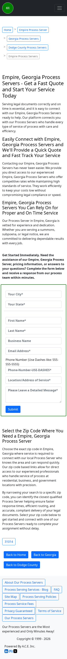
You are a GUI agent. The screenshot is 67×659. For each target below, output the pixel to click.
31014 (9, 542)
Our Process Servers (19, 618)
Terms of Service (49, 611)
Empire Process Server (33, 30)
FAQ (57, 590)
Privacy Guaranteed (18, 611)
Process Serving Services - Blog (26, 590)
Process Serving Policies (39, 597)
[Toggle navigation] (59, 8)
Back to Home (16, 555)
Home (7, 30)
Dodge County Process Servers (28, 47)
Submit (13, 409)
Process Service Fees (19, 604)
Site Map (11, 597)
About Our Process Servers (24, 582)
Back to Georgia (45, 555)
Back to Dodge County (22, 565)
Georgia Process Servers (24, 38)
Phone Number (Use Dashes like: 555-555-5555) (32, 362)
